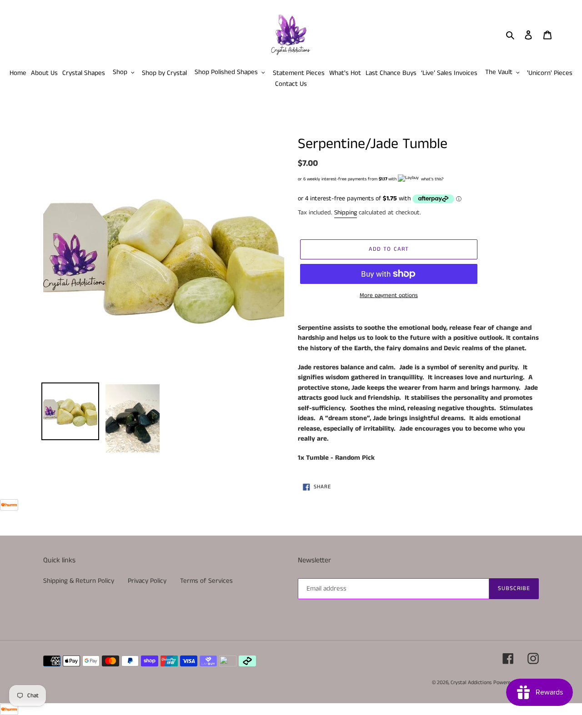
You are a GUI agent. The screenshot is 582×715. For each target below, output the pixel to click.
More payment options (389, 295)
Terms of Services (206, 581)
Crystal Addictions (471, 682)
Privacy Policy (147, 581)
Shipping (345, 212)
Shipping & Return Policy (78, 581)
